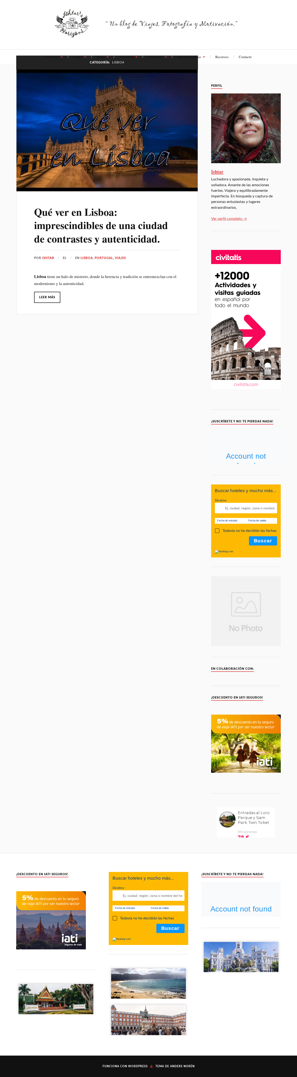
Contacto (245, 56)
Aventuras (126, 56)
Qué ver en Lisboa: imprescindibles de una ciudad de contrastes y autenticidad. (101, 225)
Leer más (47, 297)
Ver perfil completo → (229, 219)
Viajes (77, 56)
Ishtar (48, 258)
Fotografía (155, 56)
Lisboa (87, 258)
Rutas (101, 56)
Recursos (222, 56)
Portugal (104, 258)
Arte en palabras (189, 56)
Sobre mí (52, 56)
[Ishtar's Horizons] (148, 34)
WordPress (138, 1066)
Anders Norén (182, 1066)
